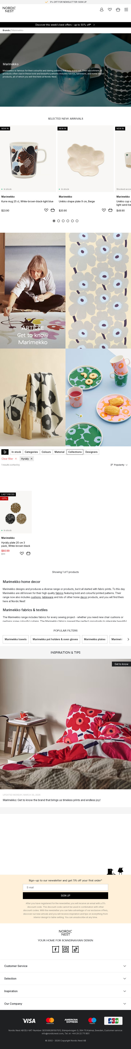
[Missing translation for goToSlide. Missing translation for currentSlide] (54, 221)
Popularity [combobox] (119, 465)
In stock (16, 451)
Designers (91, 451)
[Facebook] (56, 949)
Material (59, 451)
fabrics (59, 593)
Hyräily (25, 458)
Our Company (13, 1003)
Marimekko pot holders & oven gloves (55, 639)
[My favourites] (110, 9)
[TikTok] (75, 949)
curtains (34, 621)
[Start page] (9, 9)
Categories (31, 451)
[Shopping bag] (118, 9)
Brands (6, 30)
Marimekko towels (16, 639)
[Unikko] (98, 291)
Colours (46, 451)
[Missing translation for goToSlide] (58, 221)
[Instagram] (65, 949)
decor (83, 597)
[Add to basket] (53, 210)
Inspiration (11, 991)
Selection (10, 978)
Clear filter (7, 458)
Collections (75, 451)
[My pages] (102, 9)
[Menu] (126, 9)
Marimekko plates (94, 639)
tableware (47, 597)
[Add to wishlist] (46, 210)
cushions (36, 597)
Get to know (121, 664)
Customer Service (15, 966)
